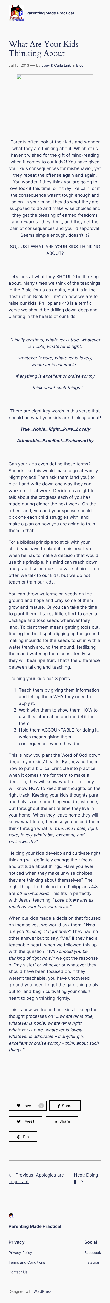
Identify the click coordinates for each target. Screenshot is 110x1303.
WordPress (42, 1291)
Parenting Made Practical (50, 13)
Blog (80, 65)
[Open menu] (98, 13)
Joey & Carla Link (56, 65)
